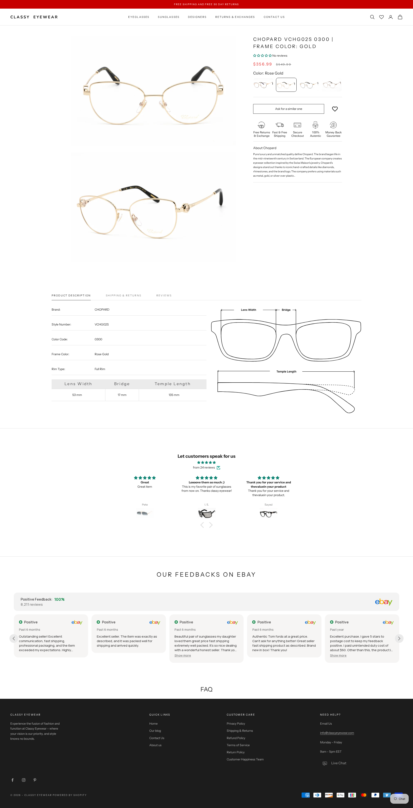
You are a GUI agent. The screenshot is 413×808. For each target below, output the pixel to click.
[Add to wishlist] (335, 109)
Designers (197, 17)
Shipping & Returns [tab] (123, 295)
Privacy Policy (236, 723)
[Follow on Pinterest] (35, 780)
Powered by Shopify (70, 795)
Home (153, 723)
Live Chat (338, 763)
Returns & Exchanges (235, 17)
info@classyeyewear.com (337, 733)
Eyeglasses (138, 17)
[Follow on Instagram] (24, 780)
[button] (262, 56)
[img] (206, 462)
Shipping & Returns (240, 731)
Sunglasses (168, 17)
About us (155, 745)
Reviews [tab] (164, 295)
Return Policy (236, 752)
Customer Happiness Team (245, 759)
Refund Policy (236, 738)
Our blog (155, 731)
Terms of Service (238, 745)
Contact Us (274, 17)
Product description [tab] (71, 295)
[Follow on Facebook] (12, 780)
